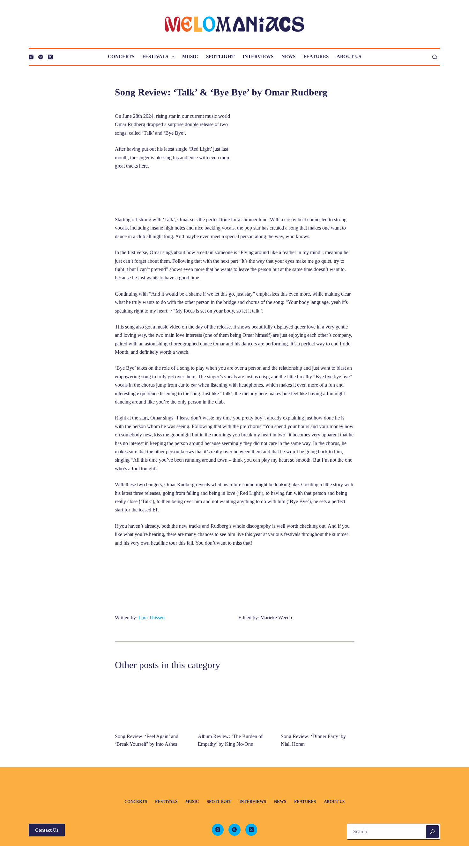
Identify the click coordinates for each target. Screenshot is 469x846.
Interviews (257, 56)
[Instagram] (31, 57)
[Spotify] (40, 57)
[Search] (434, 57)
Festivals (155, 56)
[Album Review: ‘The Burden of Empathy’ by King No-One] (234, 702)
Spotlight (220, 56)
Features (316, 56)
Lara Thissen (151, 617)
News (288, 56)
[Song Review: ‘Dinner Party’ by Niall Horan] (317, 702)
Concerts (121, 56)
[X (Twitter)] (50, 57)
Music (190, 56)
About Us (349, 56)
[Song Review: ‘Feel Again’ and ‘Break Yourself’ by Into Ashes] (151, 702)
